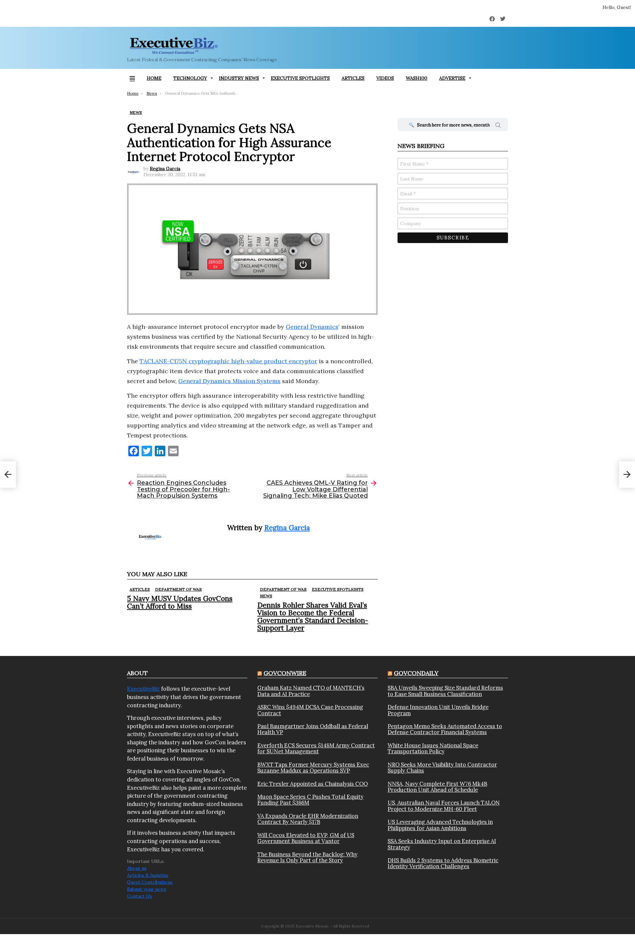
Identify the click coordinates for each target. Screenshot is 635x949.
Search (498, 126)
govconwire (285, 673)
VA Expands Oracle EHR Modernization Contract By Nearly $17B (307, 819)
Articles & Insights (147, 875)
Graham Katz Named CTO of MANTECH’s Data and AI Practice (310, 691)
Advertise (452, 78)
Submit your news (146, 889)
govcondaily (416, 673)
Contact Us (139, 896)
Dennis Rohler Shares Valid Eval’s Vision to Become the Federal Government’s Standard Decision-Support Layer (312, 617)
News (266, 595)
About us (137, 868)
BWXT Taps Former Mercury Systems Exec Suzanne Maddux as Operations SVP (313, 768)
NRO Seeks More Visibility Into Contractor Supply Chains (442, 768)
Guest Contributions (150, 882)
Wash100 (416, 78)
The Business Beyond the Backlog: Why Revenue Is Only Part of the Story (307, 857)
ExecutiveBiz (143, 688)
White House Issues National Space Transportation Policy (433, 748)
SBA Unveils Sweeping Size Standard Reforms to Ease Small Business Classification (445, 691)
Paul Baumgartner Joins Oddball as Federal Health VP (312, 729)
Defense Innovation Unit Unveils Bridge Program (438, 710)
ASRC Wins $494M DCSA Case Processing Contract (310, 710)
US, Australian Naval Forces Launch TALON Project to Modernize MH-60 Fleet (444, 806)
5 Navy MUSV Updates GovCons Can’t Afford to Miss (180, 602)
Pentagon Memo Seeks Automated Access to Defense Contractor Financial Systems (445, 729)
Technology (190, 78)
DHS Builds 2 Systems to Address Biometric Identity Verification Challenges (443, 863)
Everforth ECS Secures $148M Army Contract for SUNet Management (316, 748)
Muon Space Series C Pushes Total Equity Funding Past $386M (310, 800)
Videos (385, 78)
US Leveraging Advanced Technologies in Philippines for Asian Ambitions (440, 825)
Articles (353, 78)
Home (154, 78)
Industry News (239, 78)
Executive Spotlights (300, 78)
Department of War (178, 589)
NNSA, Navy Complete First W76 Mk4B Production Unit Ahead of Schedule (437, 787)
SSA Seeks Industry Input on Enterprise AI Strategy (442, 844)
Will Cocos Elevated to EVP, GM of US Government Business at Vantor (305, 838)
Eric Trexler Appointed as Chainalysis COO (312, 784)
